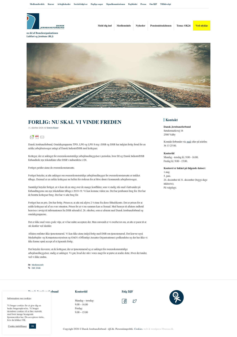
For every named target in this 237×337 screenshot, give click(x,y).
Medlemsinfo (124, 25)
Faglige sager (97, 3)
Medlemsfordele (37, 3)
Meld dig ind (105, 25)
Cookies (138, 328)
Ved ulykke (202, 25)
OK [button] (32, 326)
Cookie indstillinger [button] (17, 326)
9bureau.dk (167, 328)
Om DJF (153, 3)
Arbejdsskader (64, 3)
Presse (143, 3)
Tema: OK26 (184, 25)
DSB (38, 268)
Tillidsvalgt (165, 3)
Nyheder (140, 25)
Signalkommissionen (115, 3)
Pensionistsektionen (161, 25)
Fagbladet (132, 3)
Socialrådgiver (81, 3)
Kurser (51, 3)
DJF (33, 268)
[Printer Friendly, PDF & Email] (37, 137)
